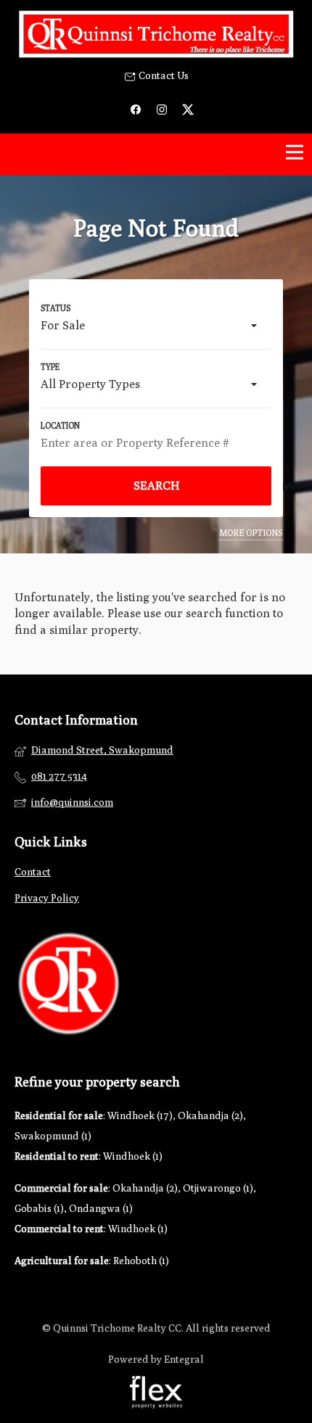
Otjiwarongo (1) (218, 1188)
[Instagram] (162, 108)
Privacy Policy (47, 898)
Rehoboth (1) (141, 1260)
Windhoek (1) (133, 1156)
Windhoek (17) (140, 1115)
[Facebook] (135, 108)
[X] (188, 108)
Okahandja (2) (210, 1115)
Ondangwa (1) (101, 1208)
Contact (33, 872)
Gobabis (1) (39, 1208)
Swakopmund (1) (53, 1136)
